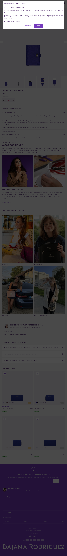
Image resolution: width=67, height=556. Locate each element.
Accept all (39, 26)
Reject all (28, 26)
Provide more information (12, 21)
